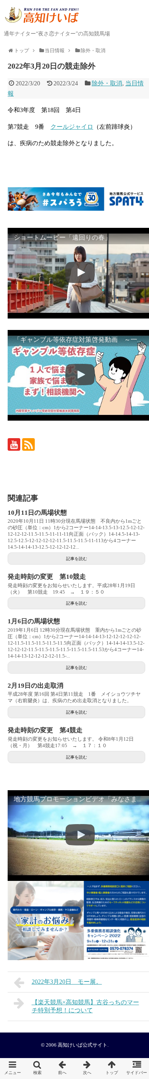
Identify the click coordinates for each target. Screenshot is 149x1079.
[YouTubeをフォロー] (14, 444)
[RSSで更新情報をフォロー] (28, 444)
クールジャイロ (71, 126)
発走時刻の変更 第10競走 (47, 576)
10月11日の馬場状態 (37, 512)
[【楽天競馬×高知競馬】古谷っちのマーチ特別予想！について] (86, 1068)
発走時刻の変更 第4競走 (45, 730)
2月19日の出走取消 (35, 685)
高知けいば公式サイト (82, 1045)
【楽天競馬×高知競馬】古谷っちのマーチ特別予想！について (85, 1006)
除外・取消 (107, 83)
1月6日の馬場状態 (34, 621)
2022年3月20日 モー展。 (67, 981)
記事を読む (76, 558)
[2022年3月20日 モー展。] (62, 1068)
